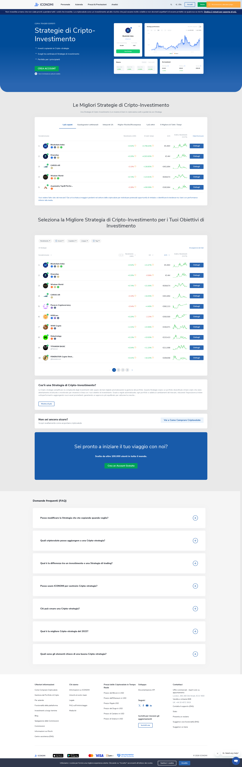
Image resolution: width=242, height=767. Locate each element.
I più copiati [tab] (67, 124)
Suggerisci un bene (180, 727)
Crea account (47, 68)
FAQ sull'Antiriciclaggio (78, 705)
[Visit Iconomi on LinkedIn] (151, 705)
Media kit (72, 710)
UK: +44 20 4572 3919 (182, 702)
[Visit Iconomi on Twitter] (139, 705)
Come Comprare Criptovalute (46, 690)
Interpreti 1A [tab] (108, 124)
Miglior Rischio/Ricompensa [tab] (129, 124)
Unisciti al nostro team (78, 695)
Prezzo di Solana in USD (113, 719)
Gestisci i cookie (167, 763)
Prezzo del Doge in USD (113, 708)
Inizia (202, 4)
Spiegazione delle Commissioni (47, 721)
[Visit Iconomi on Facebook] (143, 705)
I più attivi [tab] (150, 124)
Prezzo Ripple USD (111, 703)
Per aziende (39, 700)
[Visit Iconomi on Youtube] (147, 705)
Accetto (184, 763)
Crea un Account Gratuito (121, 465)
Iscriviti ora (145, 725)
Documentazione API (146, 690)
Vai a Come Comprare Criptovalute (182, 420)
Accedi (190, 4)
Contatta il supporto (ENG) (183, 706)
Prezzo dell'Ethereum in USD (115, 698)
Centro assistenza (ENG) (44, 736)
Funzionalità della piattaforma (46, 705)
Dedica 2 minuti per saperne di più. (220, 11)
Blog (36, 716)
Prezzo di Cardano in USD (114, 713)
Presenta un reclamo (181, 716)
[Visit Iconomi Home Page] (44, 4)
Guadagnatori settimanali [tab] (87, 124)
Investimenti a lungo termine (46, 710)
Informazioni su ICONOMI (79, 690)
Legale (71, 700)
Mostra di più (46, 404)
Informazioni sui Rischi (44, 731)
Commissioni (40, 726)
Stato (175, 711)
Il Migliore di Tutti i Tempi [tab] (171, 124)
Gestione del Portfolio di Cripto (47, 695)
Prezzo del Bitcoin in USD (114, 693)
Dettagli (196, 146)
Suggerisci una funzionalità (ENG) (186, 722)
